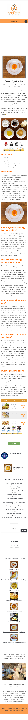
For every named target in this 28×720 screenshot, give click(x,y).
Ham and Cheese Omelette (14, 600)
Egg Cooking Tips (18, 710)
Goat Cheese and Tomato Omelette (14, 509)
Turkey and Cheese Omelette (14, 494)
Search (14, 528)
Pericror (21, 717)
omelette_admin (13, 85)
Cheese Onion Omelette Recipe (14, 498)
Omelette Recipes (14, 547)
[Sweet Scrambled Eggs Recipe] (8, 468)
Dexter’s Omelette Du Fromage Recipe (14, 502)
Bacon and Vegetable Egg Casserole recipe (14, 517)
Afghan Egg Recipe (14, 569)
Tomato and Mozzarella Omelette (14, 491)
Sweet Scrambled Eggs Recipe (18, 468)
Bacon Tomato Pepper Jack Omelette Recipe (14, 580)
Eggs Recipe (17, 86)
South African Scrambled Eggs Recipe (14, 632)
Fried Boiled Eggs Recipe (14, 513)
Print (15, 443)
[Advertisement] (14, 39)
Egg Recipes (16, 708)
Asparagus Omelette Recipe (14, 506)
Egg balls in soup (14, 590)
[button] (14, 21)
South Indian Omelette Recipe (14, 611)
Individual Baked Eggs (14, 487)
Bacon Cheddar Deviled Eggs (14, 483)
